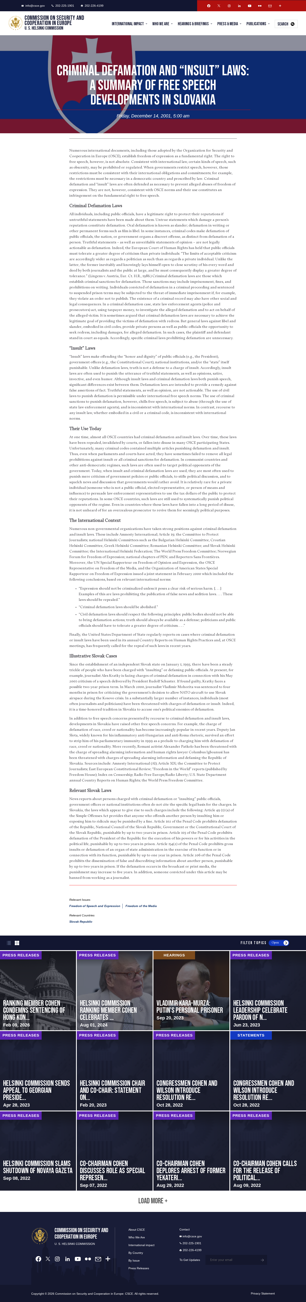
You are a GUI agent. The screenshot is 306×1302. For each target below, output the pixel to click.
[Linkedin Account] (239, 5)
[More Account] (280, 5)
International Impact (128, 23)
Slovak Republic (81, 921)
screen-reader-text (38, 990)
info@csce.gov (35, 5)
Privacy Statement (263, 1293)
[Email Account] (270, 5)
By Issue (134, 1260)
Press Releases (138, 1268)
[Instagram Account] (229, 5)
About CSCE (136, 1229)
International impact (141, 1245)
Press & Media (227, 23)
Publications (256, 23)
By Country (135, 1252)
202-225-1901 (64, 5)
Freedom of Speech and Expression (95, 906)
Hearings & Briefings (193, 23)
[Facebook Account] (208, 5)
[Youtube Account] (249, 5)
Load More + (153, 1201)
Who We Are (160, 23)
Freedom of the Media (141, 906)
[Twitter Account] (219, 5)
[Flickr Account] (259, 5)
